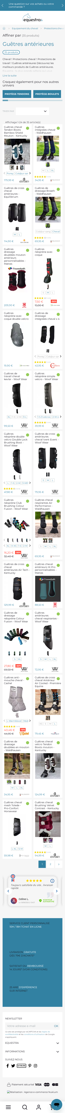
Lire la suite (9, 75)
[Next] (30, 173)
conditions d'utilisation (34, 1034)
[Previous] (4, 173)
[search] (25, 1107)
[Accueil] (4, 28)
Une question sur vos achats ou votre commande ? (31, 5)
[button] (62, 5)
